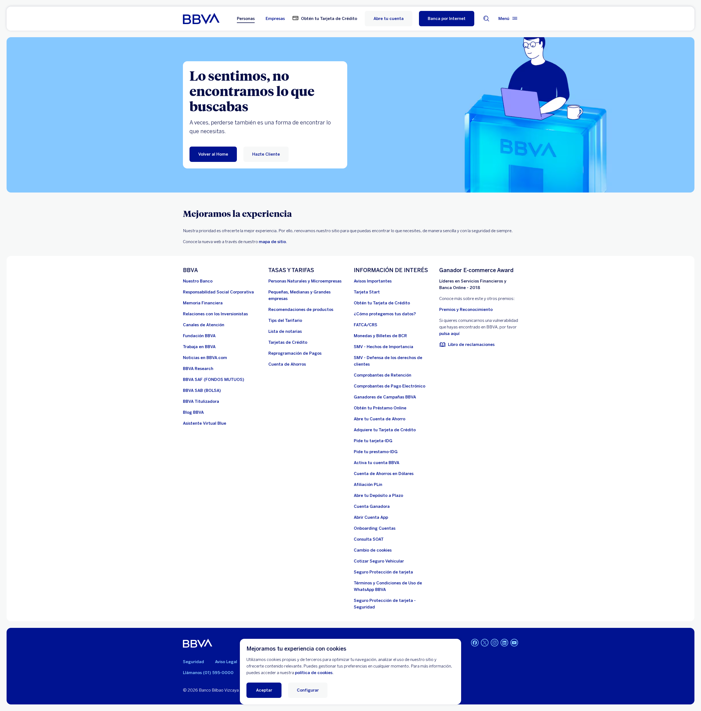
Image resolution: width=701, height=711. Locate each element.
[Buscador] (486, 18)
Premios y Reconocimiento (466, 309)
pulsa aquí (449, 333)
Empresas (275, 18)
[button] (446, 18)
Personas (246, 18)
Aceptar (264, 690)
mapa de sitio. (273, 241)
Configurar (308, 690)
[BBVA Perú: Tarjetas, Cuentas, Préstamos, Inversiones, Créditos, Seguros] (201, 18)
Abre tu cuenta (389, 18)
